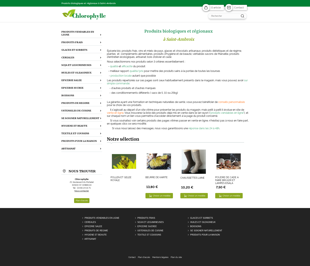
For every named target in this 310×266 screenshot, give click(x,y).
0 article (216, 7)
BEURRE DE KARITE (156, 177)
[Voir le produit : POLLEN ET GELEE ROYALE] (124, 168)
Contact (239, 7)
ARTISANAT (90, 239)
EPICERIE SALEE (93, 226)
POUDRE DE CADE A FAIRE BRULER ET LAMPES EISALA (227, 180)
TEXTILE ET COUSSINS (149, 235)
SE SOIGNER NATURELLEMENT (206, 230)
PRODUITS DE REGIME (96, 230)
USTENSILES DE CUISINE (150, 230)
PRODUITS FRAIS (146, 218)
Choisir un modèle (161, 195)
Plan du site (176, 257)
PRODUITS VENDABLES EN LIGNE (102, 218)
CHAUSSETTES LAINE (192, 177)
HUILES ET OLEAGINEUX (203, 222)
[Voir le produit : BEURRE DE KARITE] (159, 169)
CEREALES (90, 222)
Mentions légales (160, 257)
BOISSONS (195, 226)
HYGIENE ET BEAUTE (96, 235)
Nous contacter (81, 191)
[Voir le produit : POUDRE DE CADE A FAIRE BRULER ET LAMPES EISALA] (229, 169)
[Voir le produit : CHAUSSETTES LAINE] (194, 173)
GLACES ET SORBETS (201, 218)
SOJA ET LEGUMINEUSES (150, 222)
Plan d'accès (144, 257)
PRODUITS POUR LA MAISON (205, 235)
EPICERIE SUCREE (147, 226)
